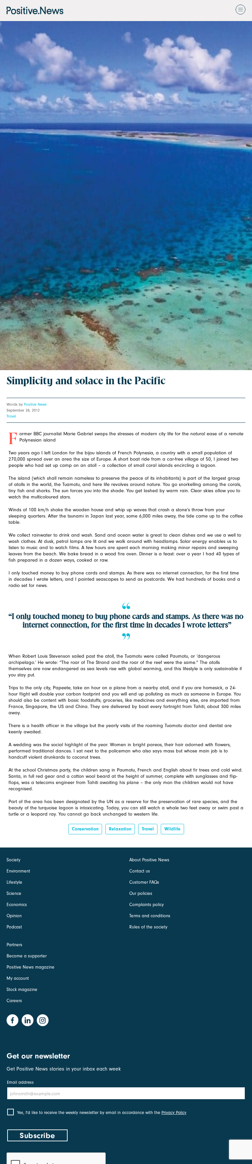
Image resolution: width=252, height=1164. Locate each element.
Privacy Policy (173, 1112)
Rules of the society (148, 927)
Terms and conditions (149, 916)
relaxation (120, 829)
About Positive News (149, 860)
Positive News (35, 404)
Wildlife (172, 829)
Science (14, 893)
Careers (14, 1000)
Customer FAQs (144, 882)
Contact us (139, 871)
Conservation (85, 829)
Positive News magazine (30, 967)
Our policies (140, 893)
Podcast (14, 927)
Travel (11, 416)
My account (18, 978)
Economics (17, 904)
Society (13, 860)
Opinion (14, 916)
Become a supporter (27, 956)
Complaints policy (146, 904)
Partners (14, 945)
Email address (20, 1082)
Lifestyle (14, 882)
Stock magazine (22, 989)
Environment (18, 871)
